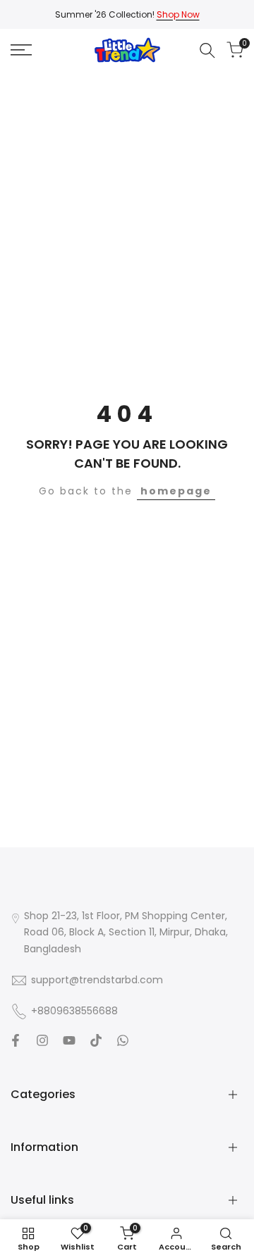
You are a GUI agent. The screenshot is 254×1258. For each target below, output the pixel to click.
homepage (176, 491)
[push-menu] (21, 50)
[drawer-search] (207, 50)
